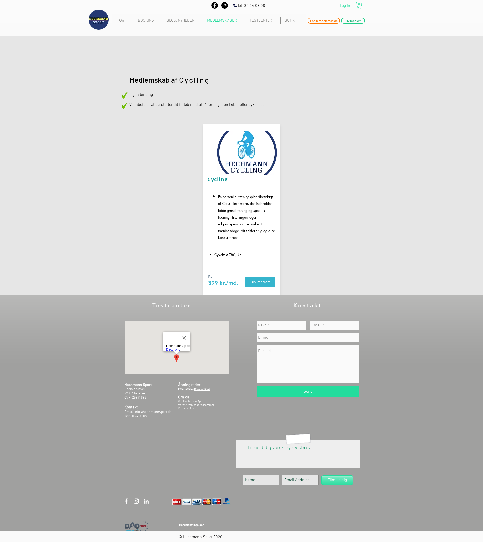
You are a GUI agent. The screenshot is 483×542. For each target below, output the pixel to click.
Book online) (202, 389)
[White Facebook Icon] (126, 501)
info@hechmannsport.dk (152, 412)
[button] (359, 5)
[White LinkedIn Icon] (146, 501)
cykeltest (256, 104)
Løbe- (234, 104)
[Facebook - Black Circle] (214, 5)
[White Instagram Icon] (136, 501)
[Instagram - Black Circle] (224, 5)
